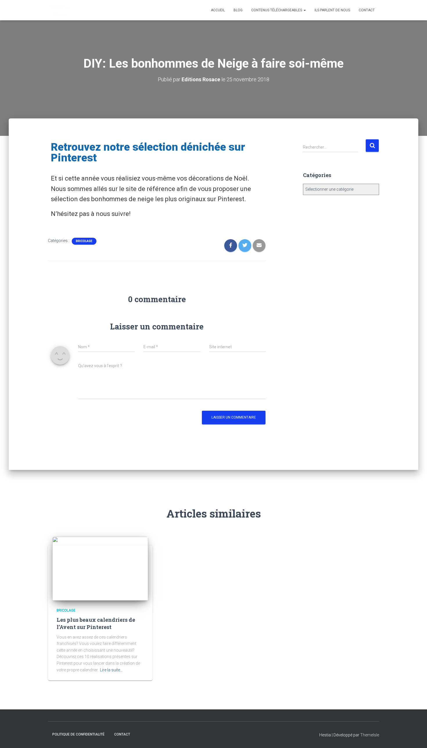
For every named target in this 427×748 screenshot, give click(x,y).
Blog (238, 10)
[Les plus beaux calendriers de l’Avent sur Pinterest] (100, 568)
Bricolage (84, 241)
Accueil (218, 10)
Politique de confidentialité (78, 734)
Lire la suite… (111, 670)
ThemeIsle (369, 735)
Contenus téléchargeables (277, 10)
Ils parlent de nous (332, 10)
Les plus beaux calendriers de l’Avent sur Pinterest (96, 623)
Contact (367, 10)
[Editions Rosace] (59, 10)
